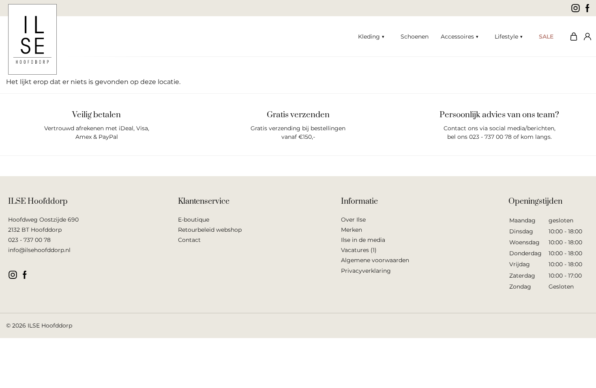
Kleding (369, 36)
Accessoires (457, 36)
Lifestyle (506, 36)
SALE (546, 36)
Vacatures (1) (359, 250)
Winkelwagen (572, 36)
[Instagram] (575, 8)
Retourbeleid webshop (210, 229)
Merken (351, 229)
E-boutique (193, 219)
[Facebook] (587, 8)
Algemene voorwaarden (375, 260)
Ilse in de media (363, 240)
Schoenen (415, 36)
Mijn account (586, 36)
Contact (189, 240)
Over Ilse (353, 219)
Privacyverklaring (366, 270)
